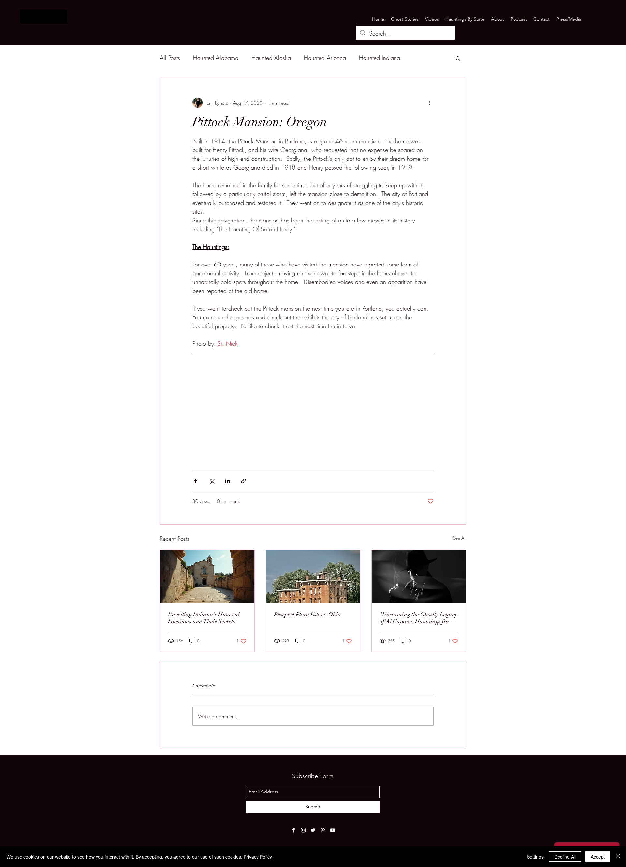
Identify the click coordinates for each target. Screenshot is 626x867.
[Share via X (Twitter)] (211, 481)
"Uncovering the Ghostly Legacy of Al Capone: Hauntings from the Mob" (418, 618)
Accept (598, 856)
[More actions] (430, 103)
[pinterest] (323, 830)
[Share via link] (243, 481)
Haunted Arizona (325, 58)
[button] (458, 58)
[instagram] (303, 830)
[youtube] (332, 830)
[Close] (618, 856)
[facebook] (293, 830)
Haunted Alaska (271, 58)
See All (459, 538)
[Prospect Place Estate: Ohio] (313, 576)
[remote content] (313, 406)
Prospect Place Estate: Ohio (307, 614)
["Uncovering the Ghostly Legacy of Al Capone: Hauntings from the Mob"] (419, 576)
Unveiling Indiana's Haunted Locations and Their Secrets (204, 618)
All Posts (170, 58)
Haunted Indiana (379, 58)
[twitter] (313, 830)
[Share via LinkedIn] (227, 481)
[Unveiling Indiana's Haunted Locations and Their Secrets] (207, 576)
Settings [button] (535, 856)
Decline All (565, 856)
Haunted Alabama (215, 58)
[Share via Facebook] (195, 481)
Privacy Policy (258, 856)
